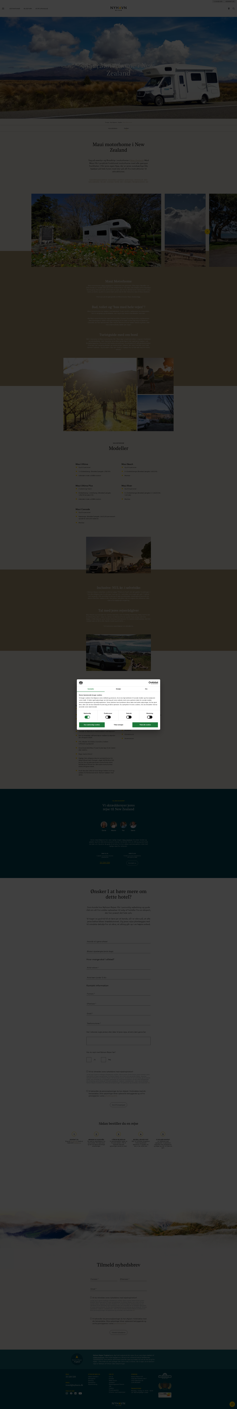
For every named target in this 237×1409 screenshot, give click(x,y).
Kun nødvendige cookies (92, 725)
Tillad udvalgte (118, 725)
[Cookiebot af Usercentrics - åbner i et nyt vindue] (150, 682)
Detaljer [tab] (118, 689)
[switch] (108, 717)
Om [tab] (146, 689)
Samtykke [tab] (91, 689)
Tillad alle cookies (145, 725)
